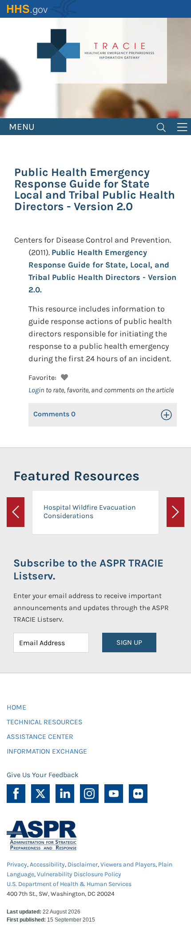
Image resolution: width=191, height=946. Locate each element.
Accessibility (47, 864)
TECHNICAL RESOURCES (45, 722)
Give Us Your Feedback (43, 774)
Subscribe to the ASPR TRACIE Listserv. (88, 569)
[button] (63, 376)
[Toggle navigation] (161, 126)
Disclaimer (83, 864)
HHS (42, 9)
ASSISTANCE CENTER (40, 736)
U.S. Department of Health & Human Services (69, 884)
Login (36, 390)
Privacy (17, 864)
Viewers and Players (127, 864)
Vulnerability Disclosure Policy (79, 874)
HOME (16, 707)
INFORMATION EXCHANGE (47, 751)
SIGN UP (129, 642)
